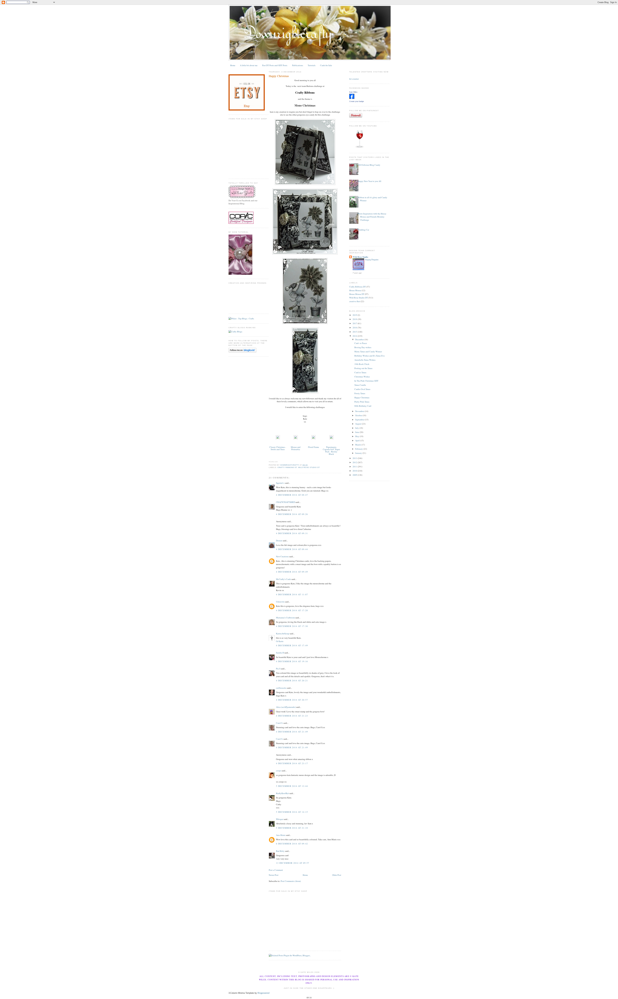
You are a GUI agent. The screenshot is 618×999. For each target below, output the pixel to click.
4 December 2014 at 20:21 (292, 680)
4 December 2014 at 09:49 (292, 571)
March (358, 444)
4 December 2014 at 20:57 (292, 699)
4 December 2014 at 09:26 (292, 514)
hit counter (354, 78)
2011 (355, 466)
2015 (355, 331)
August (358, 423)
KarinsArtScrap (282, 633)
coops (278, 770)
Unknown (280, 601)
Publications (297, 65)
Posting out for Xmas (363, 368)
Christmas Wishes (362, 376)
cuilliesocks (281, 687)
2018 (355, 319)
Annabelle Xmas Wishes (364, 359)
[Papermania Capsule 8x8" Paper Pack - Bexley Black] (331, 438)
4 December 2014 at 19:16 (292, 661)
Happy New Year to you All (369, 181)
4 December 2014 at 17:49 (292, 645)
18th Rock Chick (361, 364)
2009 (355, 474)
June (357, 432)
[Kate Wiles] (351, 98)
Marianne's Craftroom (285, 617)
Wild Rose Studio (360, 256)
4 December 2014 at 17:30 (292, 626)
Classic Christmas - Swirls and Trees (277, 448)
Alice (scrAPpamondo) (286, 707)
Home (232, 65)
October (359, 415)
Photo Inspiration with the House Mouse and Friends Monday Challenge (372, 216)
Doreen (279, 540)
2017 (355, 323)
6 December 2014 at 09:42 (292, 843)
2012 (355, 462)
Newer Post (273, 875)
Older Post (336, 875)
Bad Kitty (280, 851)
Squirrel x (280, 482)
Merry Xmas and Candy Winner (368, 351)
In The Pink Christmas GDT (366, 380)
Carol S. (279, 722)
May (357, 436)
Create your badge (356, 101)
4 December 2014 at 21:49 (292, 731)
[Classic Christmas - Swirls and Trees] (278, 438)
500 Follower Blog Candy (369, 164)
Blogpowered (263, 993)
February (359, 448)
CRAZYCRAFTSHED (285, 502)
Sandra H (280, 652)
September (360, 419)
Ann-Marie (281, 835)
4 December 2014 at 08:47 (292, 494)
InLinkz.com (273, 461)
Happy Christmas (361, 397)
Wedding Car (363, 229)
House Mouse (355, 290)
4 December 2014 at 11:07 (292, 594)
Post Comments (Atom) (291, 881)
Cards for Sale (326, 65)
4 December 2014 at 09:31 (292, 533)
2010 (355, 470)
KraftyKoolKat (282, 793)
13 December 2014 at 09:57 (292, 862)
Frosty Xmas (359, 393)
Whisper (279, 819)
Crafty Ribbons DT (287, 467)
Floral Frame (313, 447)
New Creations (282, 556)
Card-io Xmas (360, 372)
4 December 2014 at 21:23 (292, 715)
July (357, 427)
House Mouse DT (356, 294)
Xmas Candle (360, 385)
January (358, 453)
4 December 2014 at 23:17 (292, 763)
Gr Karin (279, 641)
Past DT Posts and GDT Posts (274, 65)
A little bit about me (249, 65)
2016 (355, 327)
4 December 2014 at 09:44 (292, 549)
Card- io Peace (360, 343)
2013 (355, 458)
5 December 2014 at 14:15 (292, 811)
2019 (355, 315)
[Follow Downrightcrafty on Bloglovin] (242, 351)
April (357, 440)
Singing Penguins (372, 259)
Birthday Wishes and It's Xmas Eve (369, 355)
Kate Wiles (353, 92)
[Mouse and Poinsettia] (296, 438)
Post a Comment (276, 870)
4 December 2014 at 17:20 (292, 610)
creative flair (354, 301)
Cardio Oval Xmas (362, 389)
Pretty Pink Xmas (361, 401)
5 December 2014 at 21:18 (292, 827)
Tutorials (311, 65)
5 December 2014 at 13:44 (292, 786)
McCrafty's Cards (283, 579)
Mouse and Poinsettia (295, 448)
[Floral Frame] (313, 438)
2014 (355, 335)
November (360, 411)
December (359, 339)
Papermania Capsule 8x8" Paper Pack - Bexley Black (331, 450)
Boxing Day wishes (362, 347)
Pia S (278, 668)
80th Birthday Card (362, 405)
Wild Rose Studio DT (309, 467)
